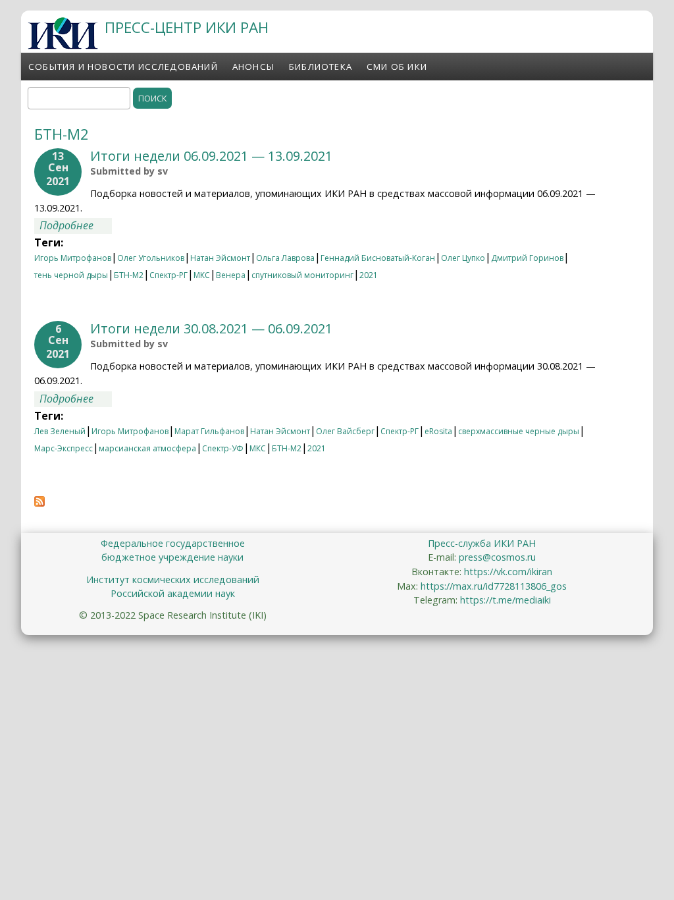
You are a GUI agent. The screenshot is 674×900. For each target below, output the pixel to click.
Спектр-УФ (223, 448)
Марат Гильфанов (209, 431)
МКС (202, 275)
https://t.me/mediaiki (505, 600)
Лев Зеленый (60, 431)
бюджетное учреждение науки (172, 557)
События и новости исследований (123, 66)
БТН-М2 (128, 275)
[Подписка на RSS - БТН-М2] (39, 502)
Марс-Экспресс (63, 448)
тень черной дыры (71, 275)
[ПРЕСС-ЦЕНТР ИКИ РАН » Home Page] (63, 45)
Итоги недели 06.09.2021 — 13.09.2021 (211, 156)
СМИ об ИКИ (397, 66)
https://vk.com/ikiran (508, 571)
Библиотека (320, 66)
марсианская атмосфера (147, 448)
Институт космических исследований (172, 579)
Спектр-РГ (168, 275)
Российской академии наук (173, 593)
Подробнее (75, 225)
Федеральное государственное (173, 543)
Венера (231, 275)
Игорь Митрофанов (72, 258)
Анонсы (253, 66)
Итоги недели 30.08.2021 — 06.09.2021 (211, 328)
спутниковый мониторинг (302, 275)
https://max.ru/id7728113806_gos (494, 586)
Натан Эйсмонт (220, 258)
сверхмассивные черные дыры (518, 431)
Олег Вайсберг (345, 431)
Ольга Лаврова (285, 258)
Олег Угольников (150, 258)
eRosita (438, 431)
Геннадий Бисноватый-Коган (378, 258)
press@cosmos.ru (497, 557)
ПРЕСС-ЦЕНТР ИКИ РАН (187, 27)
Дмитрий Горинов (527, 258)
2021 (368, 275)
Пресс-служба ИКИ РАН (482, 543)
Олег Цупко (463, 258)
